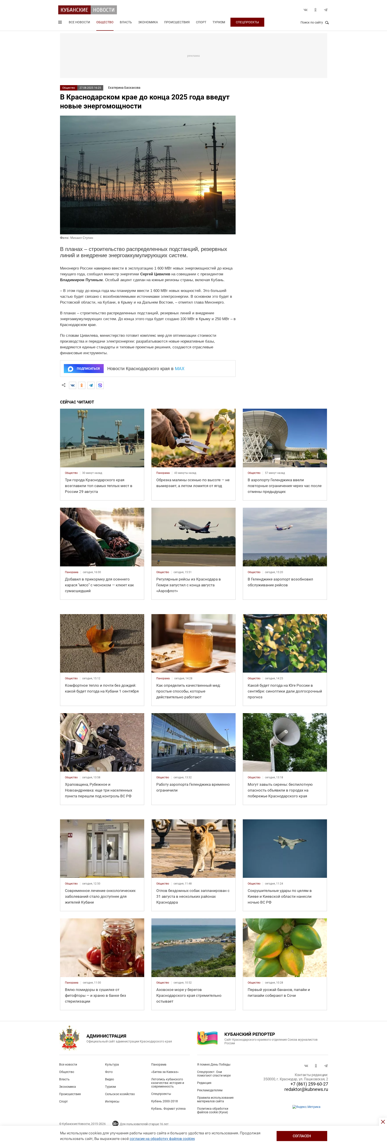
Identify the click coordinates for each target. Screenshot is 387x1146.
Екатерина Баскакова (124, 87)
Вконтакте (305, 9)
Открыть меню (60, 23)
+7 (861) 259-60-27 (309, 1084)
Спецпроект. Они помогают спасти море (214, 1073)
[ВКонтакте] (72, 385)
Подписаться (88, 368)
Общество (105, 22)
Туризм (219, 22)
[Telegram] (91, 385)
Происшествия (177, 22)
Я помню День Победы (213, 1064)
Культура (112, 1064)
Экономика (148, 22)
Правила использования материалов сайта (215, 1099)
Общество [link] (71, 473)
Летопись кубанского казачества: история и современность (167, 1082)
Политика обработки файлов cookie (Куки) (212, 1110)
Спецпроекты (247, 22)
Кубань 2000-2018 (164, 1101)
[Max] (100, 385)
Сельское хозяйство (120, 1094)
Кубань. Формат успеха (168, 1108)
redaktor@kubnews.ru (306, 1089)
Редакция (204, 1083)
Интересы (112, 1101)
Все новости (79, 22)
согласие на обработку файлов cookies (162, 1139)
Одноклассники (315, 9)
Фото (109, 1072)
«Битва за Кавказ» (165, 1072)
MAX (180, 368)
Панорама (158, 1064)
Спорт (201, 22)
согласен (302, 1136)
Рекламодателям (209, 1090)
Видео (109, 1079)
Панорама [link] (163, 473)
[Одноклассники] (81, 385)
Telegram (325, 9)
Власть (126, 22)
